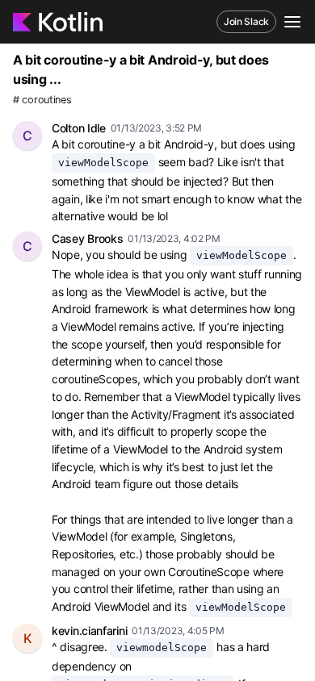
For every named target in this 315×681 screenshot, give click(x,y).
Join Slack (246, 21)
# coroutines (42, 100)
